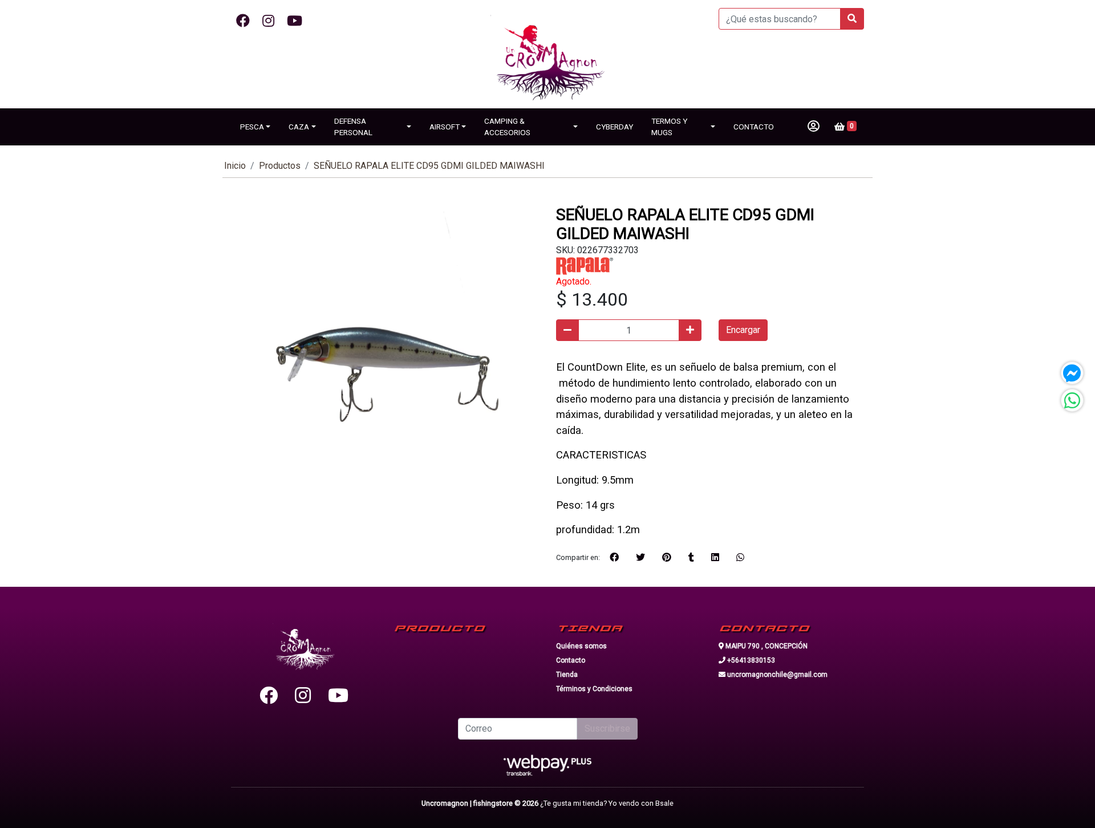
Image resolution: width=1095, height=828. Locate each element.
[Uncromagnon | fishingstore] (547, 61)
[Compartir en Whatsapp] (740, 558)
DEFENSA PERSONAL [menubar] (353, 126)
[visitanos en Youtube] (294, 21)
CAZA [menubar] (299, 126)
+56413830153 (750, 660)
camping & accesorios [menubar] (507, 126)
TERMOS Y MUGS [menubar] (669, 126)
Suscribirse (607, 728)
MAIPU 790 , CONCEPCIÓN (766, 646)
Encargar (743, 329)
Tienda (567, 675)
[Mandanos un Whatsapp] (1072, 400)
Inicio (235, 165)
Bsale (664, 803)
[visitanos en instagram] (268, 21)
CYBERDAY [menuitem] (614, 126)
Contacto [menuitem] (753, 126)
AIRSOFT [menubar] (444, 126)
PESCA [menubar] (252, 126)
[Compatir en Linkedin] (715, 558)
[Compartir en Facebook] (614, 558)
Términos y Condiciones (594, 689)
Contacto (570, 660)
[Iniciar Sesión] (813, 126)
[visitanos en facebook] (243, 21)
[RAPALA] (584, 265)
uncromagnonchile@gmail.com (776, 675)
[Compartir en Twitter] (640, 558)
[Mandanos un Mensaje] (1072, 373)
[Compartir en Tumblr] (691, 558)
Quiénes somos (581, 646)
